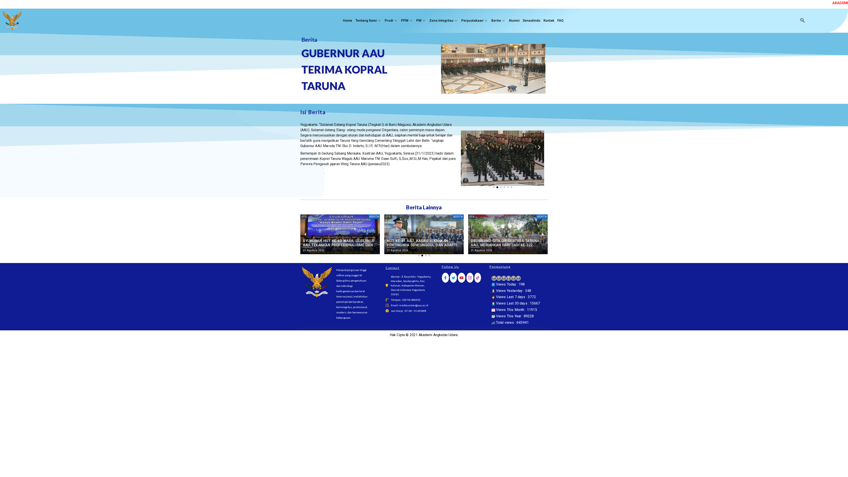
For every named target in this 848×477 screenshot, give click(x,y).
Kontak (548, 21)
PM (418, 21)
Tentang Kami (366, 21)
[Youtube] (461, 278)
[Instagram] (469, 278)
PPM (404, 21)
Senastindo (531, 21)
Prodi (389, 21)
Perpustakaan (472, 21)
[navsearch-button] (802, 21)
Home (347, 21)
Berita (496, 21)
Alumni (514, 21)
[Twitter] (453, 278)
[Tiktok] (477, 278)
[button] (466, 147)
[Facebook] (445, 278)
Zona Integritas (441, 21)
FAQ (560, 21)
